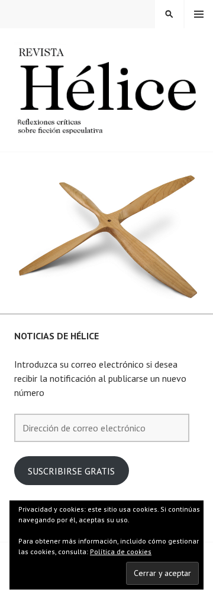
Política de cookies (120, 551)
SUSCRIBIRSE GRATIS (71, 471)
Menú (198, 14)
